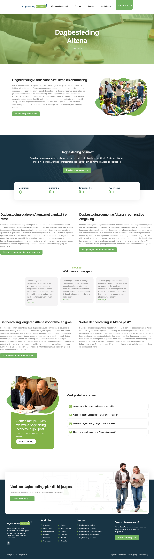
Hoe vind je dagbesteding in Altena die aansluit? (94, 432)
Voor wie (78, 6)
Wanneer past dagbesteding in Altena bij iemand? (95, 415)
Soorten (91, 6)
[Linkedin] (8, 543)
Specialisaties (106, 6)
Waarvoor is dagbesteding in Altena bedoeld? (93, 406)
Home (74, 48)
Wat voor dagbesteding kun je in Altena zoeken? (95, 423)
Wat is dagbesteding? (59, 6)
